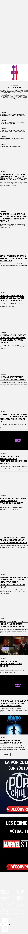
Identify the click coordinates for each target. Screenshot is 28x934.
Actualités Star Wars (4, 900)
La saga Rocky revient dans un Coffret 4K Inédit (13, 378)
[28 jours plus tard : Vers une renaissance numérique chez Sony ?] (14, 482)
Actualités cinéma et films (4, 891)
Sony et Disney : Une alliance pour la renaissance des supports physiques (13, 460)
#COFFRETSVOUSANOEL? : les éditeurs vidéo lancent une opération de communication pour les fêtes (14, 582)
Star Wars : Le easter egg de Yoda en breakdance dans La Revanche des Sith (13, 540)
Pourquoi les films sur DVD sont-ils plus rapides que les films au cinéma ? (14, 703)
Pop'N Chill (2, 911)
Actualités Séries (3, 892)
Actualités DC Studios (4, 898)
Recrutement (17, 910)
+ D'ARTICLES (5, 754)
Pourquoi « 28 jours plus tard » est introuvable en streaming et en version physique (13, 217)
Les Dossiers (14, 107)
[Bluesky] (8, 882)
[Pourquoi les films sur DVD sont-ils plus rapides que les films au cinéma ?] (14, 685)
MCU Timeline (8, 911)
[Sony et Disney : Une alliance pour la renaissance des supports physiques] (14, 440)
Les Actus (14, 105)
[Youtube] (19, 882)
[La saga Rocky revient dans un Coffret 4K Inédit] (14, 361)
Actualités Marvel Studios (4, 897)
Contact (9, 909)
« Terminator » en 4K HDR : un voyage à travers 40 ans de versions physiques (13, 176)
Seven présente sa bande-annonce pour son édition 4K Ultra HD (13, 258)
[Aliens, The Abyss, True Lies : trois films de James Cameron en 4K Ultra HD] (14, 606)
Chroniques (19, 896)
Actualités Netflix (3, 899)
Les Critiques (14, 106)
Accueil (1, 909)
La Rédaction (19, 899)
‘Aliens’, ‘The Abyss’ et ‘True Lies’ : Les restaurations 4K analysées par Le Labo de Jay (14, 418)
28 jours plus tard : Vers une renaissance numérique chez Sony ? (13, 500)
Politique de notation (10, 910)
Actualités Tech (19, 893)
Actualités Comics (20, 892)
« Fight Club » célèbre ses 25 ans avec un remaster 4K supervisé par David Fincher (13, 338)
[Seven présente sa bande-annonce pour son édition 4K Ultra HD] (14, 240)
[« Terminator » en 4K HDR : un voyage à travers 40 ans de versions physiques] (14, 158)
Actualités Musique (20, 891)
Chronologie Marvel (20, 900)
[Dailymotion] (15, 882)
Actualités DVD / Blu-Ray (4, 893)
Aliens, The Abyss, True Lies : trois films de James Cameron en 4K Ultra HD (14, 624)
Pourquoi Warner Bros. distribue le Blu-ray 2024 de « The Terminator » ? (13, 297)
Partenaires (23, 910)
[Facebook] (1, 882)
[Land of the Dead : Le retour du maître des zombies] (14, 645)
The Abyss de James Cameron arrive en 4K (11, 741)
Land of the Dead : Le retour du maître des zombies (11, 663)
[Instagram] (12, 882)
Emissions (19, 898)
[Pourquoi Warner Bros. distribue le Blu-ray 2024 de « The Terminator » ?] (14, 280)
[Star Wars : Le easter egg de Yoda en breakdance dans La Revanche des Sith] (14, 522)
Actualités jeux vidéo (20, 890)
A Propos (5, 909)
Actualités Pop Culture (4, 890)
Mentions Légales (15, 909)
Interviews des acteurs (21, 897)
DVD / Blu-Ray (3, 120)
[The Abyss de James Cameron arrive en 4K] (14, 724)
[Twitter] (5, 882)
